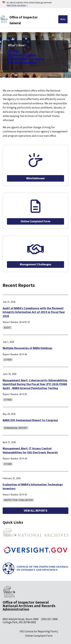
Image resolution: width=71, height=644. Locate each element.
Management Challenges (35, 264)
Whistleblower (35, 178)
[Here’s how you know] (35, 4)
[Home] (6, 22)
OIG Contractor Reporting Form (38, 631)
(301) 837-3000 (49, 619)
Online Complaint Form (35, 221)
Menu (63, 19)
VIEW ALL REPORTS (35, 510)
